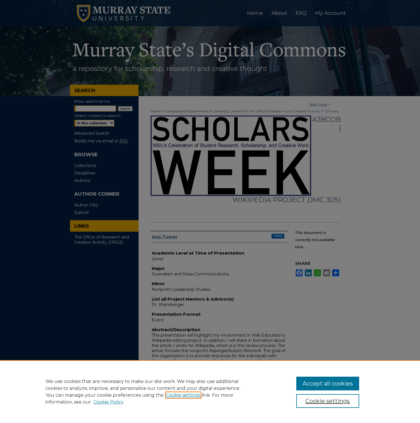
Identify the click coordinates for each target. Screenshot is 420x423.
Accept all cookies (328, 383)
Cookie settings (183, 395)
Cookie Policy (108, 402)
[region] (210, 391)
